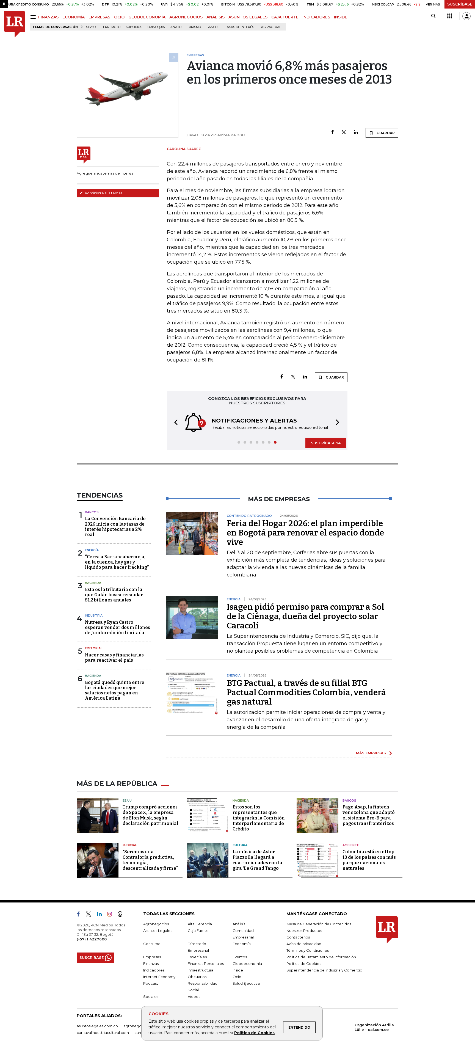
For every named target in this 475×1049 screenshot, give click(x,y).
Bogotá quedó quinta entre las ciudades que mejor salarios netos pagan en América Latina (114, 690)
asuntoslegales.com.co (97, 1026)
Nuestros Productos (304, 930)
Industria (94, 615)
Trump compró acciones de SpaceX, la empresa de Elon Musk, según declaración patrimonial (150, 815)
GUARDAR (385, 133)
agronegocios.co (138, 1026)
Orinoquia (156, 27)
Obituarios (197, 977)
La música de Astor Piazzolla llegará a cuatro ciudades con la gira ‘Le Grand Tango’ (257, 860)
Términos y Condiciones (307, 950)
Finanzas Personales (206, 963)
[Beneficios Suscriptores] (450, 16)
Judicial (130, 845)
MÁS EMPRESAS (371, 753)
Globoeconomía (247, 963)
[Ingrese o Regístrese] (466, 16)
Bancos (212, 27)
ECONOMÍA (73, 17)
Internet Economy (159, 977)
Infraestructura (200, 970)
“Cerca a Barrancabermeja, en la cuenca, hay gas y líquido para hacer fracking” (117, 562)
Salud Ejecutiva (246, 983)
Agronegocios (156, 924)
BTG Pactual (270, 27)
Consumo (152, 944)
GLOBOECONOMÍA (146, 17)
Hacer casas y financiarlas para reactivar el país (114, 657)
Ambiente (351, 845)
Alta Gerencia (200, 924)
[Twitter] (343, 132)
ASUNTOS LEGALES (247, 17)
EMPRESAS (99, 17)
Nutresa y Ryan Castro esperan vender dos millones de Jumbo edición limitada (117, 627)
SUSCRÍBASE (459, 4)
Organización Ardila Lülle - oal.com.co (374, 1027)
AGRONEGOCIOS (186, 17)
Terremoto (110, 27)
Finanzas (151, 963)
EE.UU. (127, 800)
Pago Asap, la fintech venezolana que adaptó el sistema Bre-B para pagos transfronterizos (369, 815)
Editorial (93, 648)
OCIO (119, 17)
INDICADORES (316, 17)
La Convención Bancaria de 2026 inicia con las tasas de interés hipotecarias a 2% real (115, 526)
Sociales (150, 996)
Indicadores (153, 970)
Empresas (152, 957)
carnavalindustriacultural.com (103, 1032)
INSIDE (340, 17)
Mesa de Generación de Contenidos (318, 924)
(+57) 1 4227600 (92, 939)
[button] (174, 423)
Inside (238, 970)
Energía (92, 550)
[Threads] (122, 915)
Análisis (239, 924)
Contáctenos (298, 937)
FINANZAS (48, 17)
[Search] (433, 16)
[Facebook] (332, 132)
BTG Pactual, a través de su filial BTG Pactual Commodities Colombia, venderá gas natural (306, 692)
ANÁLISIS (215, 17)
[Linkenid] (101, 915)
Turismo (194, 27)
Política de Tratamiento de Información (321, 957)
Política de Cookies (254, 1032)
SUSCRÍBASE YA (326, 443)
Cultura (240, 845)
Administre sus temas (103, 193)
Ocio (237, 977)
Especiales (197, 957)
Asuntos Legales (157, 930)
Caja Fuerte (198, 930)
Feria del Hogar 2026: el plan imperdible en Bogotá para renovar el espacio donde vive (305, 532)
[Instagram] (111, 915)
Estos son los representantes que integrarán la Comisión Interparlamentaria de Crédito (259, 818)
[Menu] (34, 17)
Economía (242, 944)
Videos (194, 996)
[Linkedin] (356, 132)
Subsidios (134, 27)
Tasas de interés (239, 27)
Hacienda (93, 583)
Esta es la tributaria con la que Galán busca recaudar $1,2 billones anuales (114, 595)
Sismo (91, 27)
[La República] (14, 24)
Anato (175, 27)
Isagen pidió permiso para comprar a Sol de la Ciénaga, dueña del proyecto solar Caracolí (305, 616)
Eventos (240, 957)
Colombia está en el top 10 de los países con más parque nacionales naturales (369, 860)
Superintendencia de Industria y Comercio (324, 970)
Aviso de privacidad (303, 944)
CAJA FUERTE (285, 17)
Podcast (150, 983)
